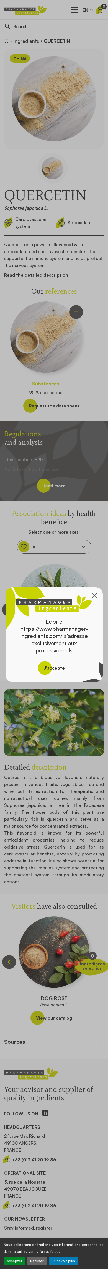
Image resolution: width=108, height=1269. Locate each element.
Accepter (14, 1261)
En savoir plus (63, 1261)
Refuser (37, 1261)
